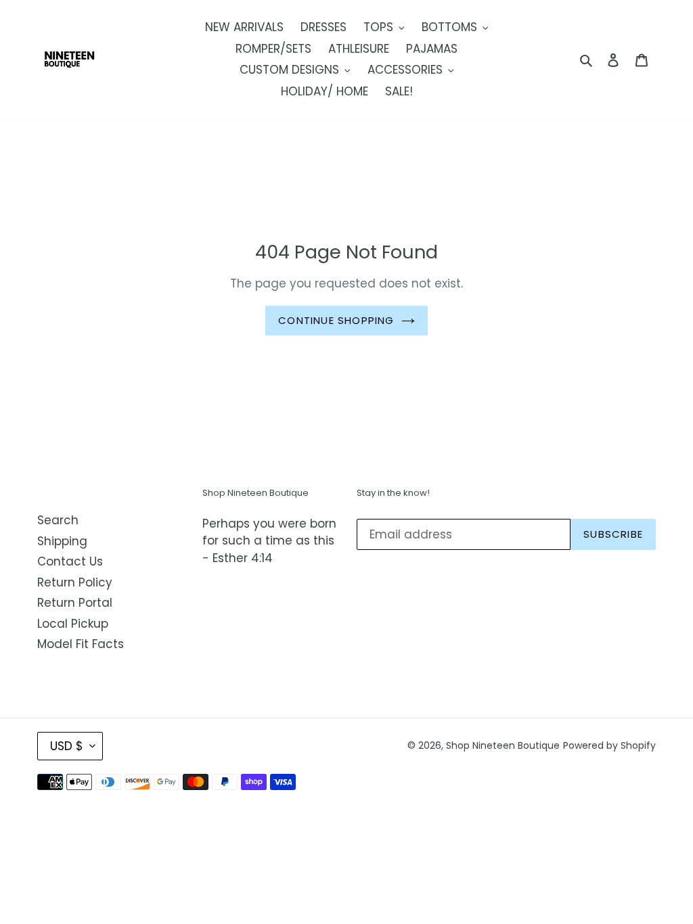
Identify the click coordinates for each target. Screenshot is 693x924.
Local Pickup (72, 624)
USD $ (66, 746)
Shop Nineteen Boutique (503, 745)
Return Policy (74, 582)
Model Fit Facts (80, 644)
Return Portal (74, 603)
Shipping (62, 541)
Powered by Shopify (609, 745)
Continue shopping (336, 320)
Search (58, 520)
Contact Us (70, 561)
